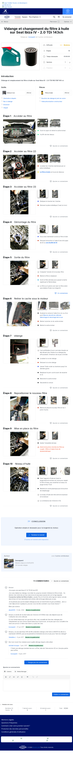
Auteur (7, 556)
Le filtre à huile (45, 172)
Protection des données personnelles (14, 729)
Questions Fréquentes (9, 723)
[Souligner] (22, 677)
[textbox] (36, 685)
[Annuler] (33, 677)
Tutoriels (5, 13)
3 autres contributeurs (62, 556)
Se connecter (67, 17)
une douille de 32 (51, 242)
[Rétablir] (37, 677)
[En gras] (6, 677)
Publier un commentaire (61, 694)
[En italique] (10, 677)
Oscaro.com (36, 747)
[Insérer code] (14, 677)
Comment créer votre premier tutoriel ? (15, 726)
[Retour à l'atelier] (16, 5)
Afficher (29, 93)
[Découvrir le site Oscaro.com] (23, 747)
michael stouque (14, 645)
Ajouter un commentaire (60, 146)
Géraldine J (12, 637)
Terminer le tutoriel (37, 535)
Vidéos (68, 13)
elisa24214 (12, 610)
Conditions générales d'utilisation (13, 732)
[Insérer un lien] (18, 677)
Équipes (24, 17)
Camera (8, 671)
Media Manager (22, 671)
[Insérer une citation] (27, 677)
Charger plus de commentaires (37, 662)
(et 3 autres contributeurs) (44, 37)
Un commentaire (62, 293)
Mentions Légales (7, 720)
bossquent (32, 37)
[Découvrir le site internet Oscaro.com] (7, 7)
